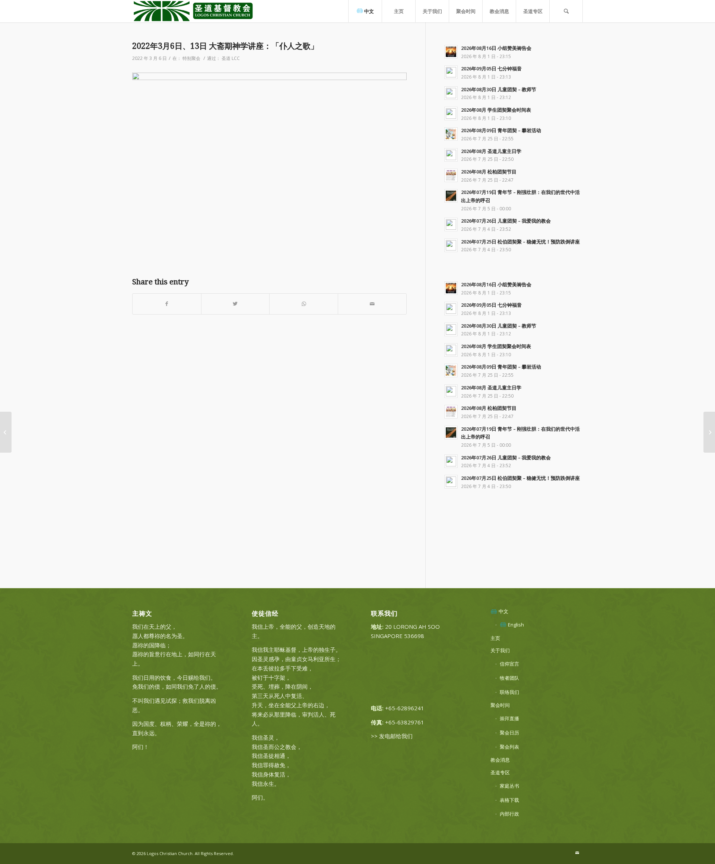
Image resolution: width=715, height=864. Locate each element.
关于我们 (500, 650)
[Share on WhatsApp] (304, 304)
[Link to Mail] (577, 852)
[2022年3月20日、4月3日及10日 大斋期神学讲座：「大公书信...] (709, 432)
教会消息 (500, 759)
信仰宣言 (509, 663)
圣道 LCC (231, 58)
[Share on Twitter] (235, 304)
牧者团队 (509, 678)
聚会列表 (509, 746)
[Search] (566, 11)
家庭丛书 (509, 785)
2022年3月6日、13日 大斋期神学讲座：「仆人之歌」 (225, 46)
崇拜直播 (509, 718)
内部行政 (509, 813)
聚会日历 (509, 732)
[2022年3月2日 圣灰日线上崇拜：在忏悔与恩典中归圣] (6, 432)
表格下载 (509, 800)
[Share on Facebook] (167, 304)
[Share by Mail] (372, 304)
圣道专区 (500, 772)
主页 (495, 638)
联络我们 (509, 692)
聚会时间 (500, 705)
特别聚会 (191, 58)
